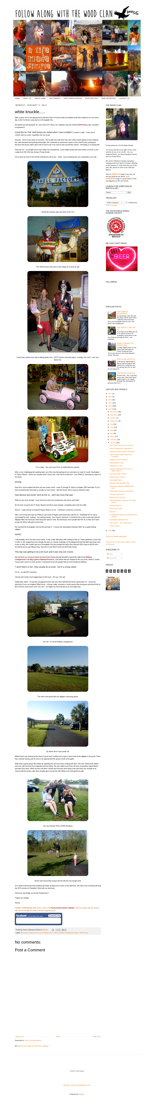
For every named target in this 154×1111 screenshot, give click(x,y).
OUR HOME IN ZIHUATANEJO (122, 312)
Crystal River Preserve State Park (122, 491)
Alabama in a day (116, 466)
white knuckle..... (116, 526)
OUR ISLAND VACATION (126, 359)
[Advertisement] (58, 1018)
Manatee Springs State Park (120, 483)
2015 (110, 400)
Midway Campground (66, 933)
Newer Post (19, 1036)
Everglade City (46, 933)
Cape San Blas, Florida (118, 474)
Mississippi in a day (116, 463)
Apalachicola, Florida (117, 477)
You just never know (117, 494)
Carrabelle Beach (116, 480)
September (114, 421)
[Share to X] (61, 930)
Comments (112, 558)
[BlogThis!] (59, 930)
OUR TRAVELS (54, 98)
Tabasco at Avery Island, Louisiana (122, 451)
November (114, 415)
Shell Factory (83, 933)
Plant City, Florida (116, 508)
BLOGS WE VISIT (91, 98)
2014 (110, 403)
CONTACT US (124, 98)
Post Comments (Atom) (33, 1040)
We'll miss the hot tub (117, 497)
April (112, 433)
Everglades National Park (119, 520)
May (112, 430)
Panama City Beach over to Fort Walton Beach (121, 470)
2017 (110, 393)
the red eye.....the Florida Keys (121, 523)
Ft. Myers (55, 933)
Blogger (81, 1094)
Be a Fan (54, 915)
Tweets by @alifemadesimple (116, 536)
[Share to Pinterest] (65, 930)
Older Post (96, 1036)
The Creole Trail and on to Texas (121, 445)
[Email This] (57, 930)
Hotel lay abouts (115, 505)
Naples (76, 933)
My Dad (112, 511)
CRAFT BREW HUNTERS (73, 98)
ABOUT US (27, 98)
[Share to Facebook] (63, 930)
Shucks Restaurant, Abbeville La (121, 448)
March (112, 436)
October (113, 418)
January (113, 442)
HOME (17, 98)
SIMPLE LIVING (40, 98)
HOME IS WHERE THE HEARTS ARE (125, 344)
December (114, 412)
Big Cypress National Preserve (31, 933)
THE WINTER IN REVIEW (126, 373)
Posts (110, 554)
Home (58, 1036)
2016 (110, 397)
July (111, 424)
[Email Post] (52, 930)
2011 (110, 530)
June (112, 427)
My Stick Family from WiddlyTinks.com (77, 1085)
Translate (113, 205)
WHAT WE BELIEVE (108, 98)
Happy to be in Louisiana (118, 459)
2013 (110, 406)
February (113, 439)
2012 (110, 409)
